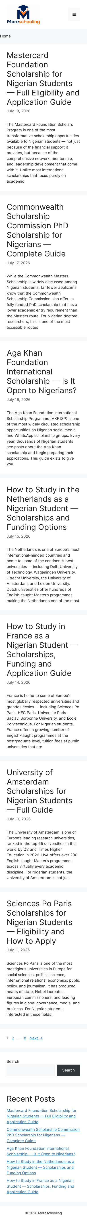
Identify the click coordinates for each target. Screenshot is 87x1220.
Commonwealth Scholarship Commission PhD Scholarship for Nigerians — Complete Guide (37, 230)
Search (13, 1061)
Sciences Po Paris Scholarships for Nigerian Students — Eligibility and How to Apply (39, 922)
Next (36, 1038)
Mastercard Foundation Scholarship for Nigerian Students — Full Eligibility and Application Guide (43, 78)
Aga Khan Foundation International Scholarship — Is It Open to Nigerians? (42, 371)
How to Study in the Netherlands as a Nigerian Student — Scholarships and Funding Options (43, 508)
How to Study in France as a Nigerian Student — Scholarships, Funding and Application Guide (42, 649)
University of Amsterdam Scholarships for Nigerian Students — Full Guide (39, 791)
